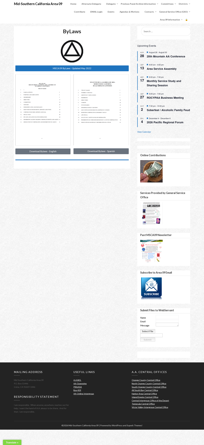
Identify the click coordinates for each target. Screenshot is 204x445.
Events (111, 11)
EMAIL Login (96, 11)
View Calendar (144, 131)
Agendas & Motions (129, 11)
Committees (167, 4)
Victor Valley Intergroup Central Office (150, 407)
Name (143, 318)
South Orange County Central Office (149, 387)
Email (143, 321)
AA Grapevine (80, 383)
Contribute (79, 11)
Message (144, 325)
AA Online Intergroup (83, 393)
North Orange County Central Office (149, 383)
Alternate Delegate (91, 4)
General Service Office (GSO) (173, 11)
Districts (183, 4)
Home (73, 4)
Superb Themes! (134, 425)
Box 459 (77, 390)
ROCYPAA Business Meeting (165, 98)
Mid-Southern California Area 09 (38, 4)
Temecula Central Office (143, 404)
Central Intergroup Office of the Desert (150, 400)
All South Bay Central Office (145, 390)
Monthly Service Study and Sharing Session (164, 83)
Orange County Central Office (146, 380)
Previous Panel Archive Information (138, 4)
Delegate (111, 4)
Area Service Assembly (162, 69)
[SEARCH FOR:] (165, 31)
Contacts (149, 11)
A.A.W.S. (77, 380)
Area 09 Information (170, 19)
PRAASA (77, 387)
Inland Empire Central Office (145, 397)
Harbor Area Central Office (144, 393)
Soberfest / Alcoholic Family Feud (168, 110)
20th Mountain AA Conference (166, 56)
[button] (72, 68)
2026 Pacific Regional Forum (165, 122)
